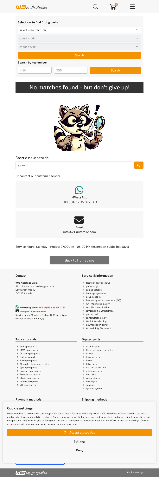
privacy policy (93, 296)
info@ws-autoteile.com (33, 311)
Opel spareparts (28, 367)
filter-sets (91, 363)
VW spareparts (28, 384)
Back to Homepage (79, 260)
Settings (79, 441)
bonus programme (96, 293)
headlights (92, 381)
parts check (92, 314)
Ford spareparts (28, 360)
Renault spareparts (30, 374)
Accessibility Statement (98, 328)
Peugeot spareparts (30, 370)
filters (89, 360)
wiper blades (93, 377)
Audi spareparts (28, 346)
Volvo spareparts (29, 381)
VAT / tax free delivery (98, 303)
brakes (89, 353)
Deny (79, 450)
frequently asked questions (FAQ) (103, 300)
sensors (90, 384)
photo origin (92, 286)
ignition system (94, 388)
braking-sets (93, 356)
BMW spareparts (29, 349)
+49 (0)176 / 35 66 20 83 (52, 307)
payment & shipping (97, 324)
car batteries (93, 346)
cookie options (94, 289)
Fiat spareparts (28, 356)
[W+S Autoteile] (31, 6)
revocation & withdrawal (99, 310)
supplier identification (98, 307)
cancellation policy (96, 317)
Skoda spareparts (29, 377)
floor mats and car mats (99, 349)
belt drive (91, 374)
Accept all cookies (82, 432)
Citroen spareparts (30, 353)
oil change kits (94, 370)
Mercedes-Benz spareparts (34, 363)
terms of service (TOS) (98, 282)
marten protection (96, 367)
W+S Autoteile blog (96, 321)
